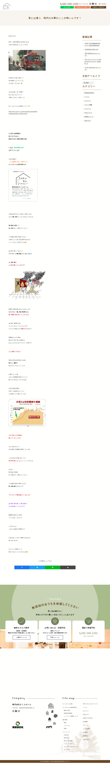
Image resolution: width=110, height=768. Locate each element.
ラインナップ (66, 732)
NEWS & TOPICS (88, 718)
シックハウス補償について (71, 716)
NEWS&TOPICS (89, 93)
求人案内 (85, 732)
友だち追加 (67, 7)
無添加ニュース (88, 116)
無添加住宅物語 (68, 713)
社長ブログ (87, 120)
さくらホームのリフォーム (71, 746)
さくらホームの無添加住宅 (70, 707)
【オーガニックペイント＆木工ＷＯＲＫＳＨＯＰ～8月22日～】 (92, 61)
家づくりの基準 (68, 740)
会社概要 (85, 721)
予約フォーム (55, 637)
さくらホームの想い (68, 703)
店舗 (65, 728)
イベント (87, 96)
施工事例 (65, 719)
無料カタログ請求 (82, 7)
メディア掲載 (88, 104)
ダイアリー (87, 100)
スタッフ (85, 725)
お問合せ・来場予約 (98, 7)
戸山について (88, 112)
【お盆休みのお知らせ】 (91, 49)
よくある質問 (86, 728)
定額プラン (67, 737)
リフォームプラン (68, 743)
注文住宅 (66, 735)
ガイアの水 (67, 749)
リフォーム (87, 108)
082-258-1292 (89, 633)
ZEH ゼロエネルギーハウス (90, 703)
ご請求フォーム (21, 637)
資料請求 (85, 735)
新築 (65, 722)
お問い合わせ (86, 739)
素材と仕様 (67, 710)
